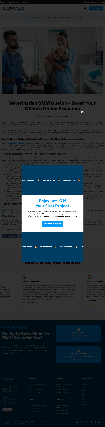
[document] (52, 213)
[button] (82, 112)
